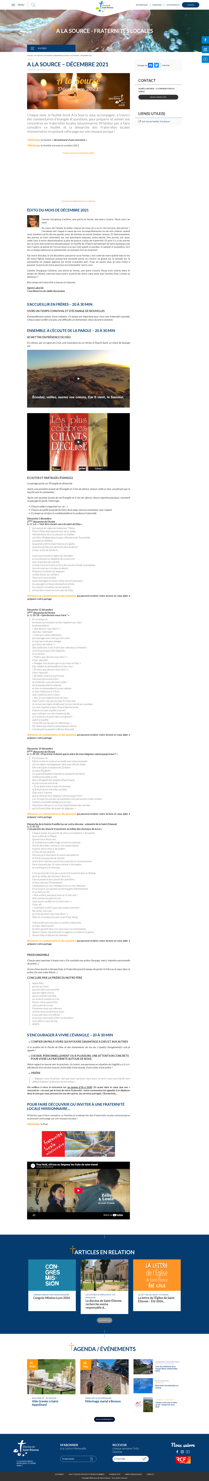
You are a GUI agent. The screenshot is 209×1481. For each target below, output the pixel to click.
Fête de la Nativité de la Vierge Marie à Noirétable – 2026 (158, 1366)
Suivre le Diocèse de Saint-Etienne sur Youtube (205, 59)
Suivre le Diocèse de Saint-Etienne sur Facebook (205, 39)
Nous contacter (158, 97)
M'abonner (68, 1459)
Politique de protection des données (86, 1474)
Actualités (38, 55)
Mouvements (173, 5)
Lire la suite (52, 1286)
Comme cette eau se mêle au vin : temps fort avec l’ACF (158, 1404)
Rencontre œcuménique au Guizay (158, 1385)
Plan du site (114, 1474)
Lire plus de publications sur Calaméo (78, 201)
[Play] (78, 379)
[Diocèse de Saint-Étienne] (104, 6)
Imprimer (166, 65)
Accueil (30, 55)
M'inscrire (119, 1459)
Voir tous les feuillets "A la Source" (156, 121)
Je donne (190, 5)
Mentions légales (133, 1474)
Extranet (59, 1474)
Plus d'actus (104, 1320)
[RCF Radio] (183, 1460)
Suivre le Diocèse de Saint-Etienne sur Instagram (205, 49)
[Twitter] (156, 65)
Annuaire (157, 5)
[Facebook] (150, 65)
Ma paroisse (142, 5)
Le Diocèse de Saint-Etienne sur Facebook (177, 1452)
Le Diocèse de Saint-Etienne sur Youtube (188, 1452)
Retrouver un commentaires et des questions (51, 595)
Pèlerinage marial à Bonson (104, 1385)
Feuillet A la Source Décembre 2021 (78, 153)
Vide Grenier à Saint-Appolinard (51, 1385)
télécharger (33, 1124)
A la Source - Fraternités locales (56, 55)
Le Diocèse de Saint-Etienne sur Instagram (182, 1452)
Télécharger (33, 139)
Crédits (150, 1474)
